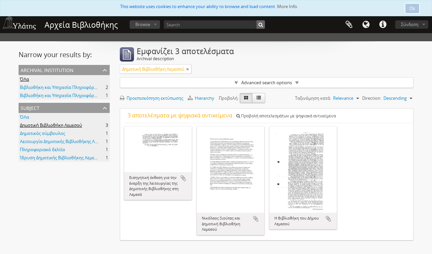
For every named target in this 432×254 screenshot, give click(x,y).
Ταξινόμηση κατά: (313, 98)
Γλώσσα (365, 24)
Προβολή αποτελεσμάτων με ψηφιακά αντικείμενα (288, 116)
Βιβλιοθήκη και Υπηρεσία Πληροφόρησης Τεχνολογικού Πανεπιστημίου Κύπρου (101, 87)
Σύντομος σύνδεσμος (382, 24)
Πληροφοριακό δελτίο (42, 149)
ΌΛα (24, 79)
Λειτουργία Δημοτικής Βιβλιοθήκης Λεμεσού (65, 141)
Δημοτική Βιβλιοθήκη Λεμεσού (51, 125)
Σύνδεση (409, 24)
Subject (30, 107)
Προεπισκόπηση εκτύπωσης (154, 98)
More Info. (287, 6)
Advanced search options (266, 82)
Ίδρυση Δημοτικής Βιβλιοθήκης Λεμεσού (61, 158)
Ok (412, 8)
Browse (142, 24)
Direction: (371, 98)
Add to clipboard (183, 178)
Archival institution (47, 69)
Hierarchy (204, 98)
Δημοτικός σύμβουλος (42, 133)
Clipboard (349, 24)
